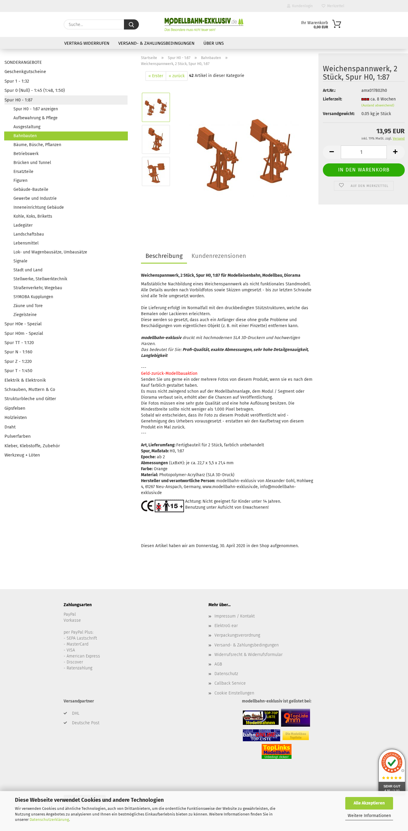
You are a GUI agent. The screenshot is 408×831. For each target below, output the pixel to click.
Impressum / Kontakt (234, 616)
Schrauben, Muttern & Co (29, 389)
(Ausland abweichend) (377, 105)
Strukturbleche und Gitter (30, 398)
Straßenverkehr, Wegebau (37, 287)
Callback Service (230, 683)
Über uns (213, 43)
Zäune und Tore (28, 305)
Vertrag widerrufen (86, 43)
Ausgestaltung (26, 126)
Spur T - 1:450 (18, 370)
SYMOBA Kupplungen (33, 296)
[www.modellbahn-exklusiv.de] (204, 24)
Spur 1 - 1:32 (16, 81)
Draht (10, 427)
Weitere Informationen (369, 815)
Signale (20, 261)
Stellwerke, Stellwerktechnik (40, 278)
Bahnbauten (25, 135)
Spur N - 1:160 (18, 352)
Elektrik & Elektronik (25, 380)
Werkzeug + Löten (22, 455)
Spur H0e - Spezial (23, 323)
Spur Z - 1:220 (18, 361)
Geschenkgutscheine (25, 71)
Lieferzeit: (332, 99)
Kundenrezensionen (218, 255)
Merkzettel (334, 6)
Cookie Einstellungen (234, 693)
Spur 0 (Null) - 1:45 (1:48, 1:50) (34, 90)
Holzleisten (15, 417)
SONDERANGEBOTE (23, 62)
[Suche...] (131, 24)
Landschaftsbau (28, 234)
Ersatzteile (23, 171)
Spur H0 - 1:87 (18, 100)
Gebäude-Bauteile (30, 189)
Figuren (20, 180)
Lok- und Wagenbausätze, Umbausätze (50, 252)
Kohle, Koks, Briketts (32, 216)
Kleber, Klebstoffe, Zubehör (32, 445)
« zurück (177, 75)
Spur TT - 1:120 (19, 342)
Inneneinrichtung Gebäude (38, 207)
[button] (332, 152)
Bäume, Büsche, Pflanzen (37, 144)
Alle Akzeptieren (369, 803)
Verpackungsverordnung (237, 635)
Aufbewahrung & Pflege (35, 117)
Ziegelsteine (25, 314)
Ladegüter (23, 225)
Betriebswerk (26, 153)
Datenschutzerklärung (49, 819)
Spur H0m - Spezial (23, 333)
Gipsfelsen (14, 408)
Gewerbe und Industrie (35, 198)
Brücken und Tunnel (32, 162)
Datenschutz (226, 673)
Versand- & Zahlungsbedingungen (156, 43)
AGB (218, 664)
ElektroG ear (226, 625)
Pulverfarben (17, 436)
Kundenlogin (301, 6)
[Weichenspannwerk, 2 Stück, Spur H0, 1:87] (244, 155)
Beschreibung (163, 255)
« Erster (155, 75)
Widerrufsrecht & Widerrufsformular (248, 654)
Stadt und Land (27, 270)
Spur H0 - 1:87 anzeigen (35, 109)
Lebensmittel (26, 243)
